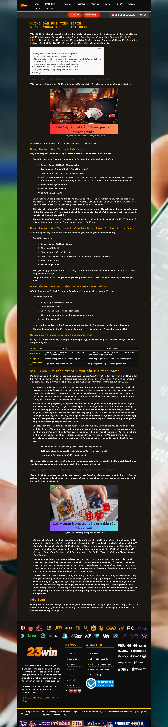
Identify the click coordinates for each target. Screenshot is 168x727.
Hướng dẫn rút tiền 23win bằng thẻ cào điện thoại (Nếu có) (62, 61)
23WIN (36, 4)
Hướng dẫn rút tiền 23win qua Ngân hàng (54, 56)
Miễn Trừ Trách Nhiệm (99, 669)
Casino (67, 4)
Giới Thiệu (94, 654)
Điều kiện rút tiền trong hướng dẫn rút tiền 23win (56, 67)
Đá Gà (37, 9)
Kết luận (37, 72)
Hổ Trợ (50, 9)
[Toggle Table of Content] (98, 50)
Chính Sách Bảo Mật (99, 659)
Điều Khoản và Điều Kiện (101, 664)
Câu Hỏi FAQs (96, 675)
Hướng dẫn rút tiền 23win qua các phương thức (55, 54)
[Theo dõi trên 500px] (79, 691)
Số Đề (107, 4)
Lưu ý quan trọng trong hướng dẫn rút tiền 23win (56, 70)
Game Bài (81, 4)
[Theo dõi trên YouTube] (75, 691)
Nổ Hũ (119, 4)
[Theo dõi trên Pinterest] (71, 691)
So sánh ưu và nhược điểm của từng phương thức (58, 64)
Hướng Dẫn (50, 4)
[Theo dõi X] (67, 691)
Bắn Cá (131, 4)
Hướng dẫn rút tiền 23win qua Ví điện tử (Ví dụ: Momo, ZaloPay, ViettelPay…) (69, 59)
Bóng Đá (95, 4)
